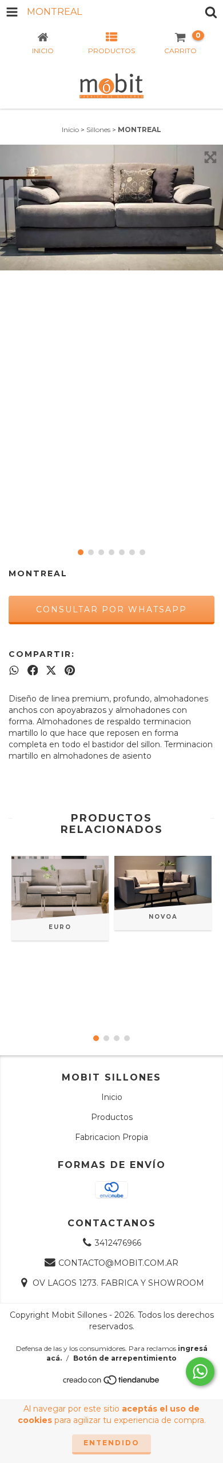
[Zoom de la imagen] (210, 157)
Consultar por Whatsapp (111, 609)
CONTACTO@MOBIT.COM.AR (118, 1263)
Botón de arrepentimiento (125, 1358)
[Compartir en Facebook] (32, 670)
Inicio (70, 129)
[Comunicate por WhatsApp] (200, 1371)
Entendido (111, 1442)
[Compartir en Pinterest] (70, 670)
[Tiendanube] (112, 1383)
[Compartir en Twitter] (51, 670)
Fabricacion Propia (111, 1137)
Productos (112, 1117)
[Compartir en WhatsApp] (14, 670)
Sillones (98, 129)
